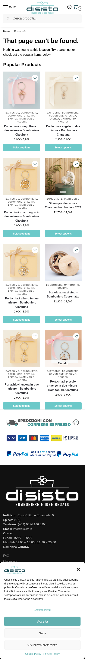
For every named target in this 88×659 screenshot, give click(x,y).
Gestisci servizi (42, 609)
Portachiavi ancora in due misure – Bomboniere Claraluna (22, 389)
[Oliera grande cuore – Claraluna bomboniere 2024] (63, 176)
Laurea (13, 119)
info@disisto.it (22, 528)
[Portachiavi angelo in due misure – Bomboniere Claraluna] (63, 90)
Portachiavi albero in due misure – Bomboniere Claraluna (21, 302)
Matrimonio (27, 119)
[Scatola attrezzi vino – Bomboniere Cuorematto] (63, 262)
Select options (21, 147)
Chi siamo (10, 561)
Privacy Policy (51, 653)
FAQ (6, 555)
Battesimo (12, 113)
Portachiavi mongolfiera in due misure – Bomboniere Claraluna (21, 130)
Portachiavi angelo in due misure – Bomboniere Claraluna (63, 130)
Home (6, 31)
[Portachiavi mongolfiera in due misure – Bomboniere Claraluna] (21, 90)
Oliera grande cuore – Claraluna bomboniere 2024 (63, 205)
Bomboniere (29, 113)
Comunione (15, 116)
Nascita (22, 122)
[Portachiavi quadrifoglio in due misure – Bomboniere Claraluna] (21, 176)
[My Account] (69, 7)
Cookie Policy (33, 653)
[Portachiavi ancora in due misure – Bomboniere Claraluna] (21, 348)
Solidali (63, 288)
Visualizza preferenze (42, 645)
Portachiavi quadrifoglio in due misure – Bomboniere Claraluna (22, 216)
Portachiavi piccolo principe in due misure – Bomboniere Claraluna (63, 386)
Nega (42, 633)
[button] (78, 569)
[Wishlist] (35, 78)
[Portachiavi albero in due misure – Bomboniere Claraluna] (21, 262)
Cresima (29, 116)
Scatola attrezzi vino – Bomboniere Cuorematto (63, 294)
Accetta (42, 621)
